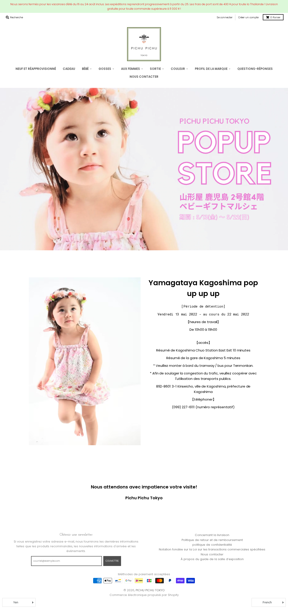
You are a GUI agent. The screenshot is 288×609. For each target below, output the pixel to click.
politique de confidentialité (212, 545)
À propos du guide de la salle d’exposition (212, 559)
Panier (275, 17)
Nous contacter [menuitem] (144, 77)
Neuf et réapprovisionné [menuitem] (36, 69)
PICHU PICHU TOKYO (150, 590)
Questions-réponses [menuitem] (255, 69)
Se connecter (224, 17)
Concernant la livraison (212, 535)
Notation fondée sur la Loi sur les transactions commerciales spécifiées (212, 549)
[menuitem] (69, 69)
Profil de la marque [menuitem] (211, 69)
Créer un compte (248, 17)
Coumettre (112, 561)
